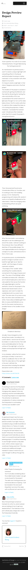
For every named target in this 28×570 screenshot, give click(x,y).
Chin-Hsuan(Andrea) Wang (11, 23)
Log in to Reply (6, 408)
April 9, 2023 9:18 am (11, 499)
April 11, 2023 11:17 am (14, 466)
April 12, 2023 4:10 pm (11, 384)
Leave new (15, 377)
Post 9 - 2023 (13, 25)
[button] (24, 3)
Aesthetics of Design (8, 560)
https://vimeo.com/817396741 (10, 373)
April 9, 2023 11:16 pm (11, 414)
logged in (12, 521)
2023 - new (7, 25)
